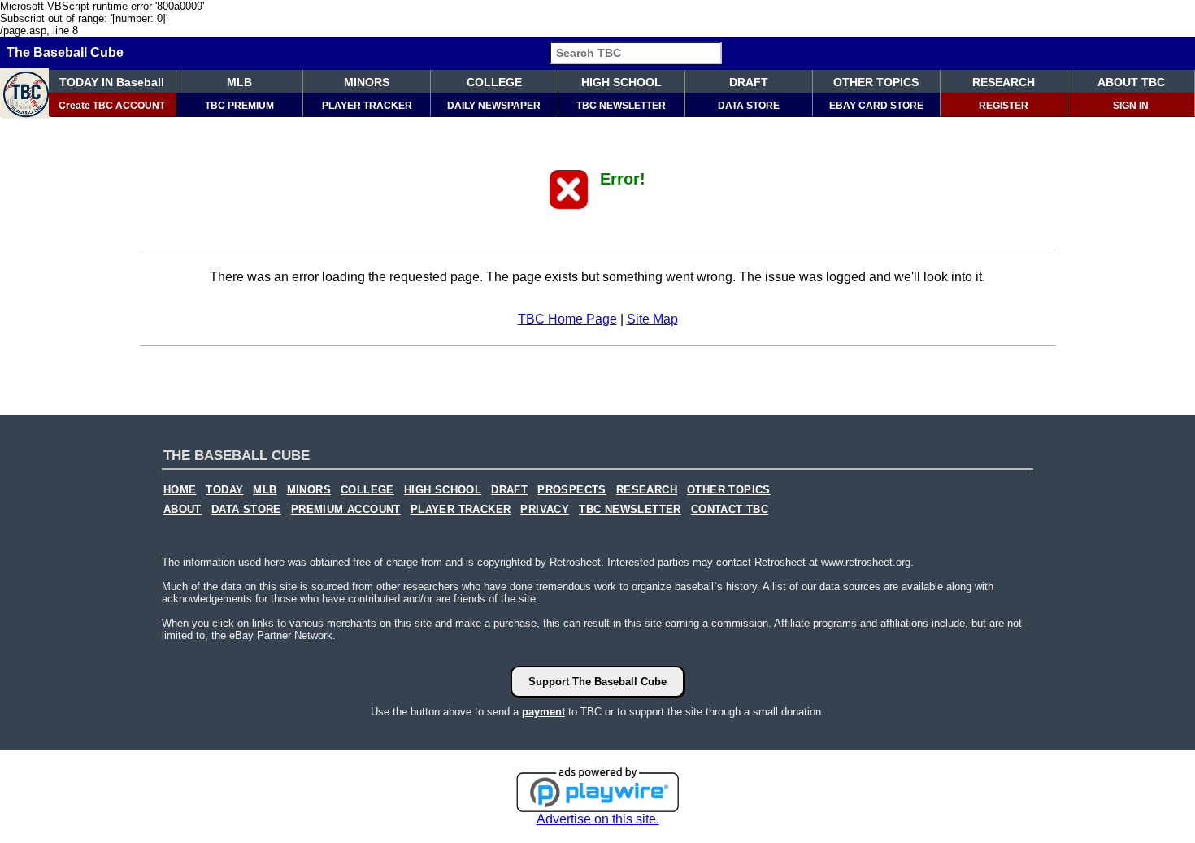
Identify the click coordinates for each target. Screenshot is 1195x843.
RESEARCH (1003, 82)
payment (543, 712)
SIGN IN (1131, 105)
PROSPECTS (571, 490)
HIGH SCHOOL (621, 82)
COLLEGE (494, 82)
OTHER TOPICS (876, 82)
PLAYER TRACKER (367, 105)
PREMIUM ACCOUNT (346, 509)
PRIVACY (544, 509)
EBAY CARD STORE (876, 105)
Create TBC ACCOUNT (112, 105)
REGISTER (1003, 105)
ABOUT (182, 509)
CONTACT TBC (729, 509)
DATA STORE (749, 105)
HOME (180, 490)
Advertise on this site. (598, 819)
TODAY (224, 490)
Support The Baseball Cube (597, 682)
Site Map (652, 319)
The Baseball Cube (65, 52)
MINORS (366, 82)
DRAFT (748, 82)
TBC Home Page (567, 319)
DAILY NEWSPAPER (494, 105)
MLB (239, 82)
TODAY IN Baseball (111, 82)
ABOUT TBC (1131, 82)
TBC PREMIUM (239, 105)
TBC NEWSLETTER (621, 105)
